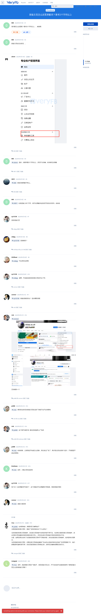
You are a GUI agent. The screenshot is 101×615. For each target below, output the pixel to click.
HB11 (15, 203)
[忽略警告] (61, 611)
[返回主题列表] (2, 2)
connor (16, 319)
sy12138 (16, 241)
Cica (15, 565)
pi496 (15, 430)
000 (15, 183)
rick (15, 410)
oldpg (16, 261)
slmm (16, 162)
